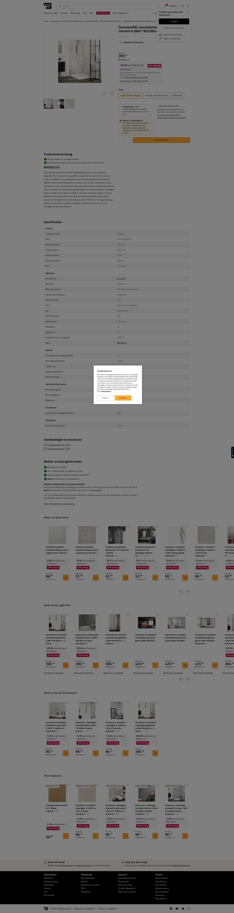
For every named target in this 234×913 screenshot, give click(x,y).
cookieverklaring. (106, 391)
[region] (117, 384)
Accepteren (123, 398)
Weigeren (105, 398)
